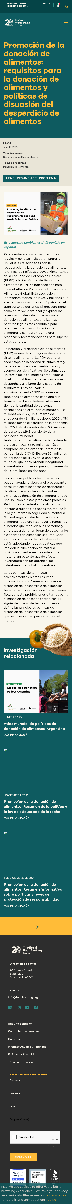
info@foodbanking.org (23, 997)
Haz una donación (20, 1024)
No (54, 1199)
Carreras (14, 1039)
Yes (48, 1199)
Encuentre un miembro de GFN (17, 5)
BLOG (46, 3)
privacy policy (56, 1195)
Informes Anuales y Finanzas (27, 1047)
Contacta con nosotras (23, 1031)
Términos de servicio (21, 1062)
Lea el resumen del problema (31, 178)
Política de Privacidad (23, 1054)
